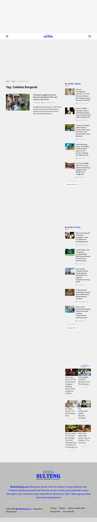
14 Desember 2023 (83, 245)
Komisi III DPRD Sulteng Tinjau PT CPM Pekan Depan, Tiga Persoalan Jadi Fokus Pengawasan (83, 112)
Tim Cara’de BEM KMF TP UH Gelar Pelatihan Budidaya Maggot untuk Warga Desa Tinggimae (83, 168)
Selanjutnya (71, 184)
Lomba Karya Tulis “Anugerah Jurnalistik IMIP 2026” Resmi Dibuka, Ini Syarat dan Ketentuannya (83, 255)
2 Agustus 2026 (82, 120)
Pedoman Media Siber (76, 508)
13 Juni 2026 (81, 321)
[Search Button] (89, 36)
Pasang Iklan (55, 511)
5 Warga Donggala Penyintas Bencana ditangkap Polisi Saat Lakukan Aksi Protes (45, 97)
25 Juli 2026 (81, 158)
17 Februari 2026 (82, 302)
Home (8, 81)
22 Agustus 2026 (82, 103)
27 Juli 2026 (81, 139)
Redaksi (37, 102)
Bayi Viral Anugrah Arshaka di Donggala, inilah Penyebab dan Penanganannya (83, 237)
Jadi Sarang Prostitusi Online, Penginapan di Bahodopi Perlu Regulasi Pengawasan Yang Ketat (83, 275)
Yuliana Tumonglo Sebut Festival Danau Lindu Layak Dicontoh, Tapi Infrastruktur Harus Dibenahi (83, 130)
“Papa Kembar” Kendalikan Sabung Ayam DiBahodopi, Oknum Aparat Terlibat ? (83, 294)
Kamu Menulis (68, 511)
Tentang (53, 508)
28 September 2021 (49, 102)
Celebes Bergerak (23, 81)
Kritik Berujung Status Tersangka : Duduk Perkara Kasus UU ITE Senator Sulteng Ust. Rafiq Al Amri (83, 149)
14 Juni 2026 (81, 285)
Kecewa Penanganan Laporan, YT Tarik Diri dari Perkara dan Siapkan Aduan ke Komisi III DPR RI (83, 94)
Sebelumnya (72, 181)
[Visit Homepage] (48, 36)
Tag (13, 81)
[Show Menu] (7, 36)
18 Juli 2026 (81, 177)
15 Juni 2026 (81, 264)
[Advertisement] (48, 16)
